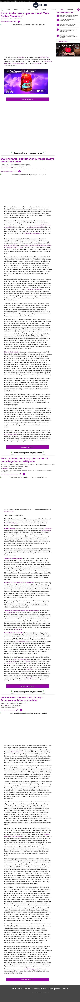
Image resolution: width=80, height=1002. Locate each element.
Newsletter (70, 9)
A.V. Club (7, 1)
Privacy (57, 989)
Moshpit (30, 1)
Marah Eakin (5, 19)
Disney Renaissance (17, 752)
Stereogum (37, 63)
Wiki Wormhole (14, 474)
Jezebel (13, 1)
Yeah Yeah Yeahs (44, 57)
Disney (11, 171)
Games (44, 9)
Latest (8, 9)
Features (6, 21)
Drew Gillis (5, 705)
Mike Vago (5, 468)
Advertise (27, 989)
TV (23, 9)
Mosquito (21, 57)
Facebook (43, 989)
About (14, 989)
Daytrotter (24, 1)
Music (36, 9)
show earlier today (18, 63)
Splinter (18, 1)
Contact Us (65, 989)
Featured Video (62, 42)
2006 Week (12, 710)
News (16, 9)
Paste (2, 1)
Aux (62, 9)
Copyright (50, 989)
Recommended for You (65, 12)
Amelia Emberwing (7, 167)
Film (29, 9)
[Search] (1, 10)
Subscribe (53, 9)
